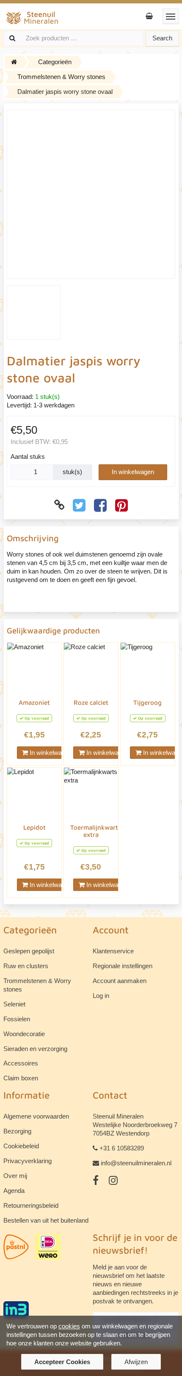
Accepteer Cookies (62, 1361)
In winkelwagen (133, 471)
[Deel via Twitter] (79, 505)
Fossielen (16, 1019)
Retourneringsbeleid (30, 1205)
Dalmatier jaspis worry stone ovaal (65, 91)
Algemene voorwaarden (36, 1116)
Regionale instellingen (122, 965)
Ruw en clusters (25, 965)
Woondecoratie (24, 1033)
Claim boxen (20, 1078)
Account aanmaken (119, 980)
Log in (101, 995)
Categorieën (55, 61)
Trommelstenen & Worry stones (61, 76)
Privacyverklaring (27, 1160)
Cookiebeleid (21, 1146)
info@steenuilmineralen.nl (136, 1163)
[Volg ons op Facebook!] (96, 1180)
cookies (69, 1326)
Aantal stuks (28, 456)
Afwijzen (136, 1361)
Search (162, 38)
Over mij (15, 1175)
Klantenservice (113, 951)
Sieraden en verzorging (35, 1048)
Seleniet (14, 1004)
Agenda (14, 1190)
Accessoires (20, 1063)
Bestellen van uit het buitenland (45, 1220)
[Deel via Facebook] (100, 505)
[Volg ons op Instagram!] (113, 1180)
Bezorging (17, 1131)
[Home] (14, 62)
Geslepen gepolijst (28, 951)
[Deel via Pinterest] (121, 505)
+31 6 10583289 (121, 1148)
